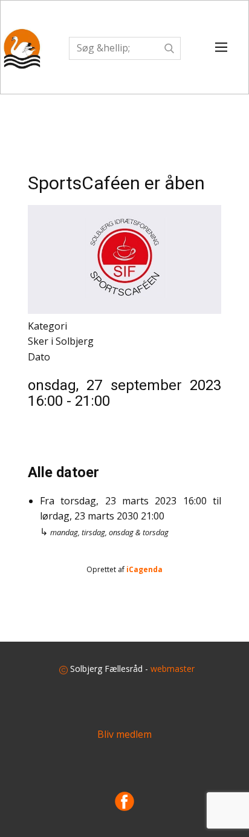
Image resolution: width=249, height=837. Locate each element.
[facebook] (124, 801)
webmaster (172, 668)
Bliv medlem (124, 734)
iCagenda (144, 569)
